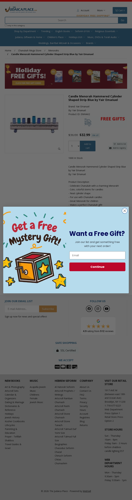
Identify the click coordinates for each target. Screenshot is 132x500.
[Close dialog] (124, 211)
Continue (97, 267)
